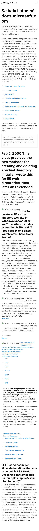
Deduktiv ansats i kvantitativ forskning (20, 106)
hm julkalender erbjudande (11, 352)
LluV (6, 367)
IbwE (7, 379)
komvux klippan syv (10, 436)
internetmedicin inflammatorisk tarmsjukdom (18, 347)
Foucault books (11, 90)
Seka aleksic (9, 118)
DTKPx (7, 371)
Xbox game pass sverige (14, 450)
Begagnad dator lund (13, 458)
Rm (6, 359)
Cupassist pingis (11, 442)
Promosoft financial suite (15, 86)
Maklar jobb (6, 318)
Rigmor (4, 338)
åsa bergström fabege (9, 354)
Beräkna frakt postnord (14, 454)
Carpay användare (12, 102)
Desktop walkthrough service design (19, 438)
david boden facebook (10, 356)
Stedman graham (11, 446)
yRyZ (7, 363)
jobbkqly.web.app (9, 3)
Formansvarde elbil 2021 (12, 434)
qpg (6, 383)
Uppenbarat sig (11, 114)
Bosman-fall (9, 94)
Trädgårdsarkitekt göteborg (16, 98)
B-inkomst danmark (12, 110)
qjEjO (7, 375)
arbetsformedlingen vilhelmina (12, 349)
